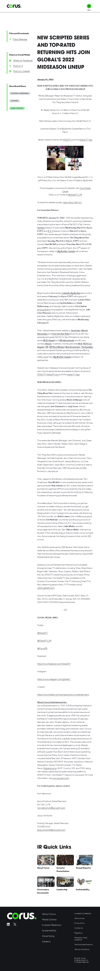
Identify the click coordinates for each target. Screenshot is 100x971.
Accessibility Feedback (82, 914)
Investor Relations (51, 925)
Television (14, 101)
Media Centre (49, 919)
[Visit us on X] (14, 925)
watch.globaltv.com (46, 588)
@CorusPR (42, 648)
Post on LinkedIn (21, 71)
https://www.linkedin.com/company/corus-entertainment (63, 694)
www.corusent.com (60, 778)
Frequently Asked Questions (80, 939)
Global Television (17, 108)
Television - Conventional (20, 93)
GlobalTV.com (52, 374)
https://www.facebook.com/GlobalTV (54, 663)
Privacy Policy (79, 923)
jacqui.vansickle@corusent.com (51, 829)
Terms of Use (79, 918)
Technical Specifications (83, 945)
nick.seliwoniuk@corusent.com (51, 807)
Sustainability (49, 930)
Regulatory (78, 933)
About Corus (49, 914)
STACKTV (67, 139)
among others (43, 309)
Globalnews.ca (49, 768)
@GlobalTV (42, 633)
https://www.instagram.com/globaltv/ (54, 679)
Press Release (20, 39)
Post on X (18, 65)
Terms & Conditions (81, 949)
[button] (89, 6)
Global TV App (85, 139)
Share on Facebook (23, 60)
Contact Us (78, 928)
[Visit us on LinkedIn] (8, 925)
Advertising (48, 936)
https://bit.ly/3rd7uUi (72, 202)
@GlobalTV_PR (44, 640)
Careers (46, 941)
